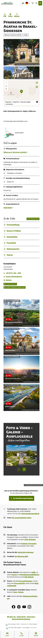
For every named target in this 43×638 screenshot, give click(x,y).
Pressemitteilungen (25, 581)
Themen (14, 575)
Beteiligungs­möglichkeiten (29, 575)
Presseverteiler (19, 583)
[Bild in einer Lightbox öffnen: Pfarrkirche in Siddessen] (21, 72)
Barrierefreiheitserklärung (21, 619)
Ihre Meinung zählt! (21, 556)
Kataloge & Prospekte (28, 543)
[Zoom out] (6, 86)
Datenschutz (21, 617)
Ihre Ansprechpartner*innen (21, 518)
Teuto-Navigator (30, 539)
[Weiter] (24, 469)
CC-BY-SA (37, 64)
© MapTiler (15, 102)
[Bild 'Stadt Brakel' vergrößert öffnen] (9, 133)
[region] (21, 93)
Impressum (31, 617)
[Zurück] (19, 469)
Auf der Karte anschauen (33, 218)
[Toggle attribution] (37, 102)
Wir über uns (11, 617)
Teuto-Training (18, 592)
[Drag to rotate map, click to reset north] (6, 89)
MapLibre (8, 102)
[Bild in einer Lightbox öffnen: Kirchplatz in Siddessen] (21, 52)
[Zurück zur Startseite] (7, 3)
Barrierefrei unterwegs (26, 552)
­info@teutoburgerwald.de (30, 514)
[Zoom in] (6, 82)
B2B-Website (29, 577)
